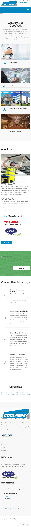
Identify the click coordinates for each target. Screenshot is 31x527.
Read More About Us (7, 434)
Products (3, 450)
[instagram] (23, 524)
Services (3, 447)
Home (2, 442)
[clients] (3, 393)
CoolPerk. (5, 521)
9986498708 (23, 2)
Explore (21, 268)
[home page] (15, 3)
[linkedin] (27, 524)
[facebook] (19, 524)
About (2, 444)
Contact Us (4, 456)
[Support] (12, 223)
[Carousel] (15, 414)
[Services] (1, 468)
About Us (6, 242)
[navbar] (28, 9)
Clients (3, 453)
